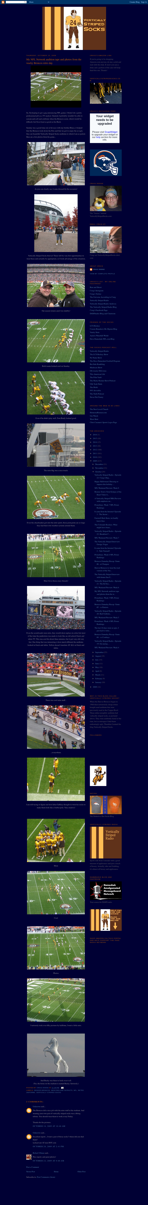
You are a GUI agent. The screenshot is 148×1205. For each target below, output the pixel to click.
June (97, 663)
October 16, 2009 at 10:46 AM (49, 1126)
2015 (95, 438)
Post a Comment (32, 1167)
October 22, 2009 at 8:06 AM (48, 1160)
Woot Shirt (94, 419)
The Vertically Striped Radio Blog (103, 307)
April (97, 671)
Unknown (36, 1106)
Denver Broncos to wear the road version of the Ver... (107, 569)
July (97, 659)
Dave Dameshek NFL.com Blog (102, 339)
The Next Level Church (99, 409)
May (97, 667)
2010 (95, 457)
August (98, 656)
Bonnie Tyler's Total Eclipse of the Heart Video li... (108, 493)
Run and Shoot (96, 287)
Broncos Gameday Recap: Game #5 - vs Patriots (107, 605)
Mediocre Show (96, 367)
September (99, 652)
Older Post (81, 1171)
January (98, 682)
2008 (95, 687)
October (98, 471)
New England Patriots (61, 1090)
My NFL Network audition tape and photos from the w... (107, 592)
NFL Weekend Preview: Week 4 (107, 647)
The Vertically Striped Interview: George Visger (107, 543)
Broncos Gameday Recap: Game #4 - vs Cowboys (107, 636)
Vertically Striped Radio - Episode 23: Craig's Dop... (108, 476)
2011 (95, 453)
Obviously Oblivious (98, 370)
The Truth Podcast (97, 393)
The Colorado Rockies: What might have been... (106, 526)
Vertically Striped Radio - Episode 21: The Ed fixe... (108, 582)
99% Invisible (95, 390)
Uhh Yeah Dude (96, 384)
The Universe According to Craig (103, 297)
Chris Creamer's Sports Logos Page (103, 422)
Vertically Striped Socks (48, 1092)
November (99, 468)
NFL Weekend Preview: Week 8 (107, 488)
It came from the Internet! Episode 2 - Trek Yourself (108, 549)
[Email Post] (62, 1088)
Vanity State (94, 332)
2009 (95, 461)
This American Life (97, 374)
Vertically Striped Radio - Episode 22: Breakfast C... (108, 532)
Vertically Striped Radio (99, 300)
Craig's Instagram (96, 290)
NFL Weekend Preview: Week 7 (107, 537)
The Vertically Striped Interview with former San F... (107, 575)
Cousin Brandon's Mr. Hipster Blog (103, 329)
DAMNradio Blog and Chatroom (102, 313)
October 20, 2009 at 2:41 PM (48, 1146)
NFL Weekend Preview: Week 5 (107, 617)
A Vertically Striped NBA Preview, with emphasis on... (108, 500)
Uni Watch (94, 416)
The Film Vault (96, 377)
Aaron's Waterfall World (99, 335)
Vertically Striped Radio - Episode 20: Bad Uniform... (108, 612)
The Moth (94, 387)
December (99, 464)
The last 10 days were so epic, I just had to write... (107, 629)
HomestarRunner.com (98, 412)
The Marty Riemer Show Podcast (102, 380)
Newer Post (30, 1171)
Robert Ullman (38, 1153)
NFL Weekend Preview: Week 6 (107, 587)
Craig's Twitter (95, 294)
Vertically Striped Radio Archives (103, 303)
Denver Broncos (42, 1090)
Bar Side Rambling (97, 364)
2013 (95, 446)
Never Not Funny (96, 397)
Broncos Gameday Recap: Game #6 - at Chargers (107, 562)
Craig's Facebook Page (99, 310)
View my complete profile (102, 274)
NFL (75, 1090)
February (99, 678)
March (98, 674)
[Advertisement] (104, 964)
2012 (95, 449)
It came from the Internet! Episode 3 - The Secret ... (108, 513)
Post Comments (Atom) (46, 1177)
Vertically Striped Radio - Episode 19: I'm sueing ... (108, 642)
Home (56, 1171)
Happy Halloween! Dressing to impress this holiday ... (106, 483)
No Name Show (96, 357)
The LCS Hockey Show (99, 354)
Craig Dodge (99, 269)
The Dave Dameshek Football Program (105, 361)
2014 (95, 442)
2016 (95, 434)
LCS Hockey (95, 325)
